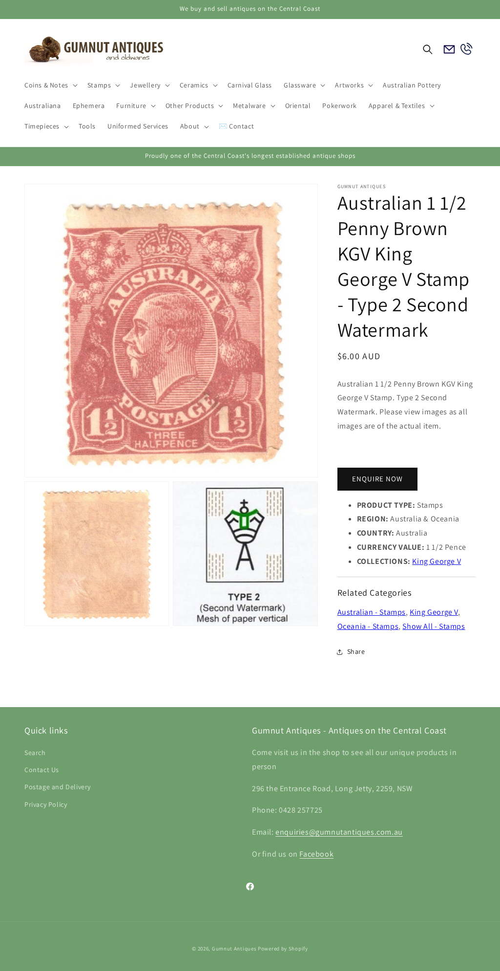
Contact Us (41, 769)
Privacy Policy (45, 804)
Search (35, 752)
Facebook (316, 854)
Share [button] (356, 651)
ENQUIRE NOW (377, 478)
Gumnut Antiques (234, 948)
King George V (436, 561)
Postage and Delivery (57, 786)
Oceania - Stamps (368, 626)
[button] (50, 85)
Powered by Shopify (283, 948)
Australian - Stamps (371, 612)
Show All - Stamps (433, 626)
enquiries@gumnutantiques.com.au (339, 832)
